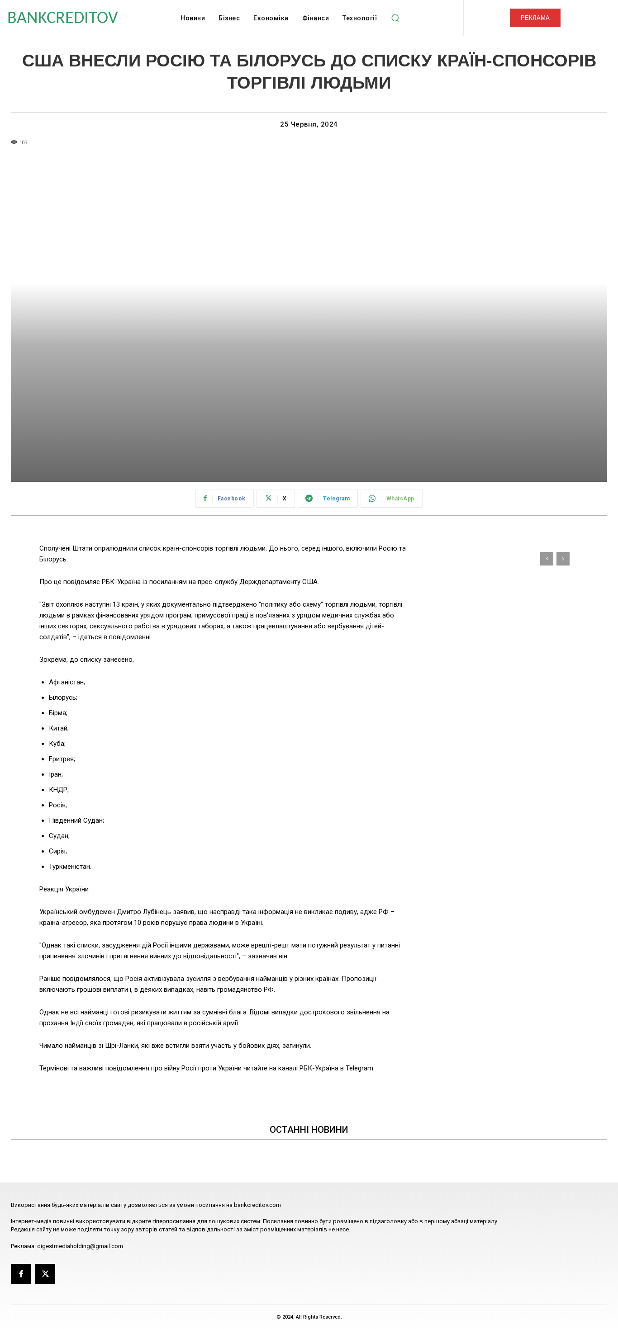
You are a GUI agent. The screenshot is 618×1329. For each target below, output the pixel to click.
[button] (395, 18)
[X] (45, 1274)
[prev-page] (546, 559)
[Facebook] (21, 1274)
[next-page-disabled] (563, 559)
